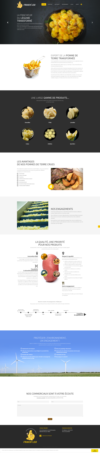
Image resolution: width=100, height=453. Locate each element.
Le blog (72, 4)
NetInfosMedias (49, 446)
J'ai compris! (95, 450)
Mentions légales (54, 446)
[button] (92, 22)
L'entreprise (50, 4)
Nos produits (57, 4)
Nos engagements (65, 4)
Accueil (43, 4)
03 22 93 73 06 (60, 397)
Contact (77, 4)
